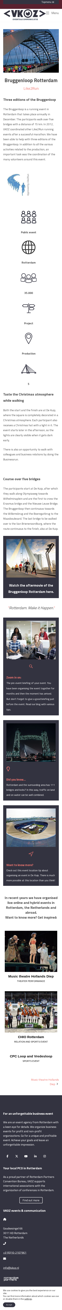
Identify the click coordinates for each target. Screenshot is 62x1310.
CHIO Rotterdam (31, 1037)
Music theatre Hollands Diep (31, 976)
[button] (31, 2)
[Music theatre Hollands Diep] (31, 951)
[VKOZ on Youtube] (26, 1156)
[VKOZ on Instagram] (44, 1156)
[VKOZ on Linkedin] (35, 1156)
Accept (9, 1304)
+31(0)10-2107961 (14, 1252)
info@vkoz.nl (11, 1268)
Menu (55, 12)
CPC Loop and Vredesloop (31, 1056)
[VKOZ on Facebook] (7, 1156)
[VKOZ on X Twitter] (17, 1156)
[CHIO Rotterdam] (31, 1012)
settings (28, 1298)
